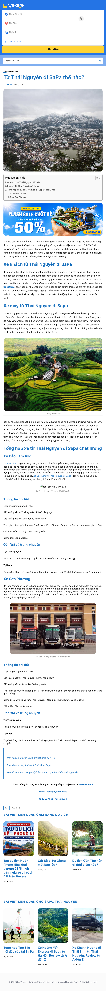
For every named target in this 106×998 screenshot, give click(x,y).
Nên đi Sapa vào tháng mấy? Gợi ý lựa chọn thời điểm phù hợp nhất (42, 772)
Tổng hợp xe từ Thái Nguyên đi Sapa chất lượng (31, 189)
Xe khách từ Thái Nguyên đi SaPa (23, 182)
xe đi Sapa (8, 286)
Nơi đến (13, 23)
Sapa (6, 808)
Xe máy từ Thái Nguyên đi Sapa (23, 186)
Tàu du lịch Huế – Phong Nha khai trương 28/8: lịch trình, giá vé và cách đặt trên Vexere (18, 868)
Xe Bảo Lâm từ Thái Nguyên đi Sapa (52, 475)
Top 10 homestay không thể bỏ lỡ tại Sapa (29, 765)
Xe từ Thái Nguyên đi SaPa (53, 791)
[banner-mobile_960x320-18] (53, 219)
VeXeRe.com (86, 784)
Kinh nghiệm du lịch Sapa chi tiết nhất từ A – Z (31, 757)
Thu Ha (9, 85)
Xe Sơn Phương (19, 197)
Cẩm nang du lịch (10, 71)
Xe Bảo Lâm (9, 463)
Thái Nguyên (16, 808)
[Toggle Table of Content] (96, 178)
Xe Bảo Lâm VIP (18, 193)
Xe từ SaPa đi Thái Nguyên (53, 798)
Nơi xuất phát (15, 14)
